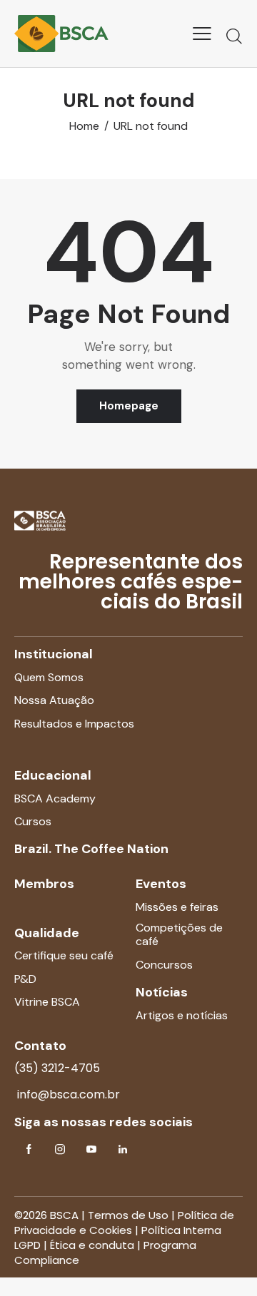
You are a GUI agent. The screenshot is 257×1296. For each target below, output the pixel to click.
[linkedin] (123, 1150)
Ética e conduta (92, 1245)
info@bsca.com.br (67, 1094)
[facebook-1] (28, 1150)
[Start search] (234, 35)
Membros (44, 883)
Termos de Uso (128, 1215)
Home (84, 126)
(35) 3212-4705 (57, 1068)
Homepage (128, 406)
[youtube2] (91, 1150)
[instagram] (60, 1150)
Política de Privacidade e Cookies (124, 1223)
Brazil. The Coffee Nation (91, 848)
